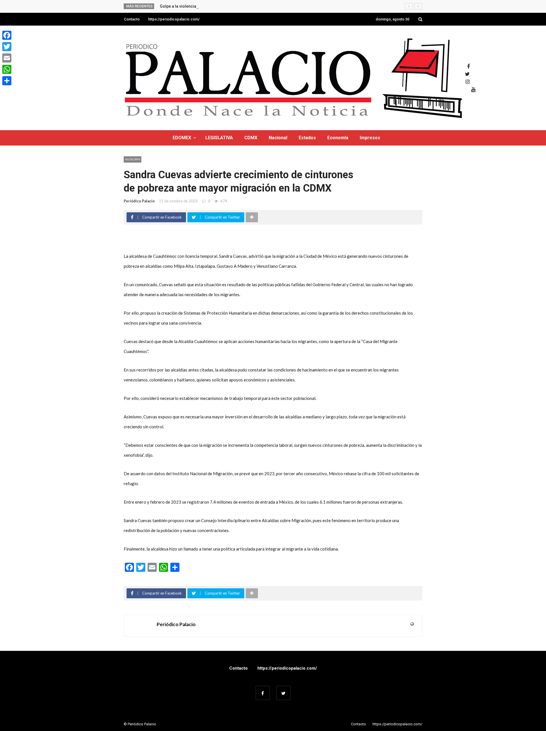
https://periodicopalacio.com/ (174, 19)
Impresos (370, 137)
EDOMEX (182, 137)
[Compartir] (7, 80)
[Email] (7, 58)
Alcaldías (132, 159)
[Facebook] (7, 35)
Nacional (278, 137)
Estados (307, 137)
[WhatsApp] (7, 69)
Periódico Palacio (139, 201)
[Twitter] (7, 46)
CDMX (250, 137)
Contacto (132, 19)
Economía (337, 137)
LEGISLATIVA (219, 137)
